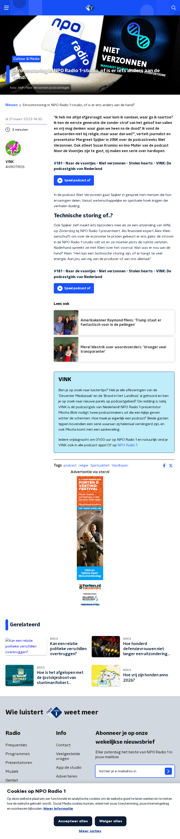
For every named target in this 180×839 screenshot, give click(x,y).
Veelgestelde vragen (68, 756)
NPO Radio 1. (127, 445)
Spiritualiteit (100, 465)
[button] (6, 8)
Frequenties (16, 745)
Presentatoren (18, 763)
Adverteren (66, 776)
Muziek (11, 772)
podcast (70, 465)
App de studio (68, 768)
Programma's (17, 754)
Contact (63, 745)
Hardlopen (120, 465)
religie (83, 465)
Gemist (11, 780)
